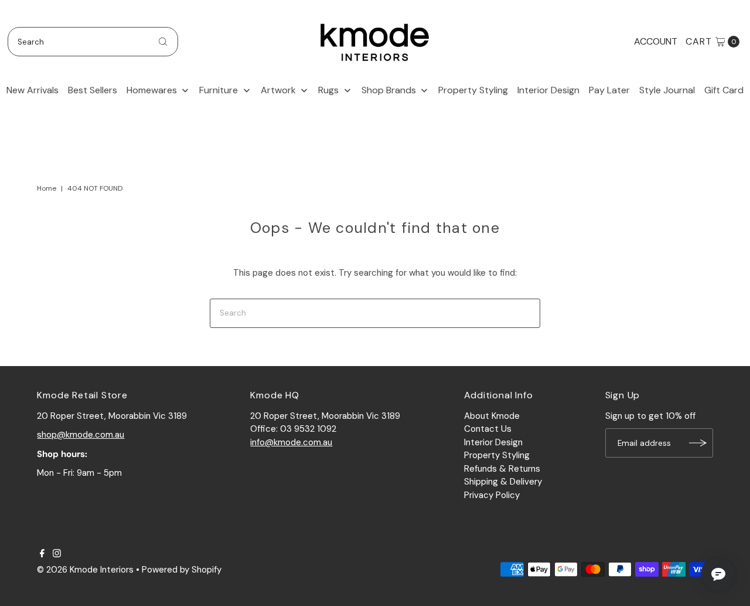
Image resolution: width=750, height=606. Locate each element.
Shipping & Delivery (503, 481)
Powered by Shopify (181, 569)
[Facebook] (42, 554)
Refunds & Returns (502, 469)
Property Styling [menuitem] (473, 90)
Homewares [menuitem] (152, 90)
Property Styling (497, 455)
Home (46, 188)
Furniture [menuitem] (218, 90)
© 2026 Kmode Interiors (85, 569)
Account (655, 41)
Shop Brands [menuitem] (389, 90)
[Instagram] (57, 554)
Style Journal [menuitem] (667, 90)
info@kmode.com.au (291, 442)
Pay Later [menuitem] (609, 90)
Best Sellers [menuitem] (92, 90)
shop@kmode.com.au (80, 435)
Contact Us (488, 429)
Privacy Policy (492, 495)
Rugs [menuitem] (328, 90)
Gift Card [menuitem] (724, 90)
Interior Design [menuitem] (548, 90)
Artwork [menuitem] (278, 90)
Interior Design (493, 442)
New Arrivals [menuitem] (32, 90)
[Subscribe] (698, 443)
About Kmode (492, 416)
